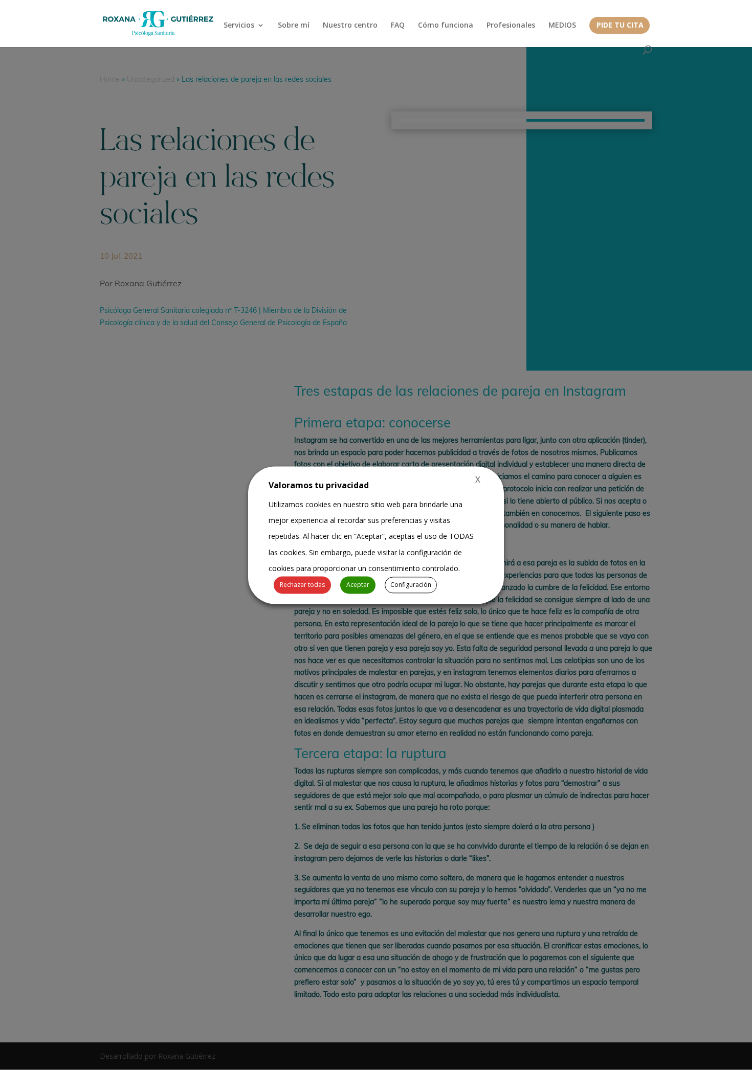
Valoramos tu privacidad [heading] (319, 485)
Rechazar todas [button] (302, 584)
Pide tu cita (620, 25)
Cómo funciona (445, 25)
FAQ (398, 25)
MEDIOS (562, 25)
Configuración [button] (410, 584)
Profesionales (510, 25)
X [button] (477, 479)
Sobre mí (293, 25)
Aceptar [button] (357, 584)
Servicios (239, 25)
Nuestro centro (350, 25)
